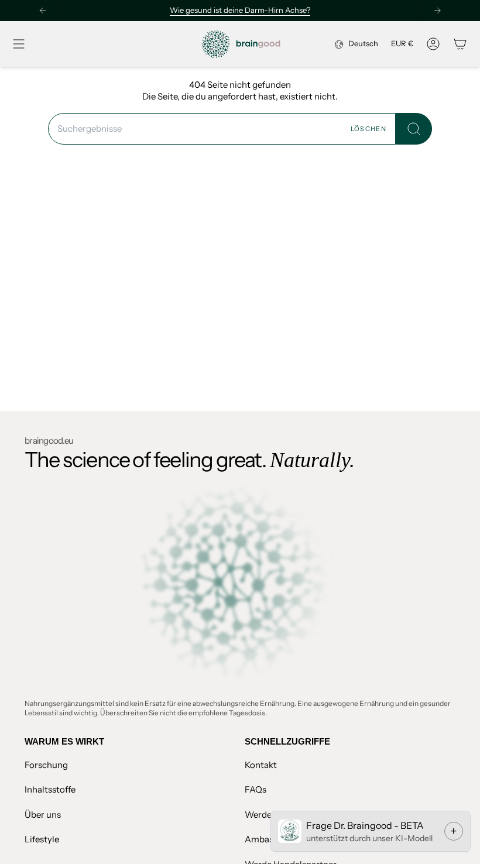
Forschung (46, 764)
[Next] (437, 10)
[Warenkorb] (460, 44)
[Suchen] (414, 129)
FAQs (255, 789)
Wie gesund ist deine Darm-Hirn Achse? (240, 10)
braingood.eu (49, 440)
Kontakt (261, 764)
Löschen (368, 129)
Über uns (43, 814)
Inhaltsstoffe (50, 789)
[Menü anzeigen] (18, 44)
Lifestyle (42, 839)
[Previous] (42, 10)
